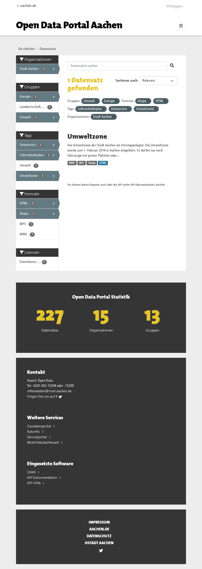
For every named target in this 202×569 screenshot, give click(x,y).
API (120, 184)
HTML (103, 163)
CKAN (31, 472)
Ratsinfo (33, 431)
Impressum (99, 522)
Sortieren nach (126, 80)
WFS (81, 163)
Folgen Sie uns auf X (42, 396)
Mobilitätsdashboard (43, 442)
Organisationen (101, 330)
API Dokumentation (42, 477)
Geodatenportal (39, 426)
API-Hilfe (34, 483)
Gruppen (152, 330)
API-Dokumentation (142, 184)
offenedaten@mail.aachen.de (49, 391)
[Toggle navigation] (181, 26)
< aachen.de (26, 6)
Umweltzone (87, 136)
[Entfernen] (96, 101)
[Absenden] (172, 66)
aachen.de (99, 529)
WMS (72, 163)
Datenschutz (99, 536)
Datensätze (48, 49)
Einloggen (175, 6)
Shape (92, 163)
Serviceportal (37, 437)
